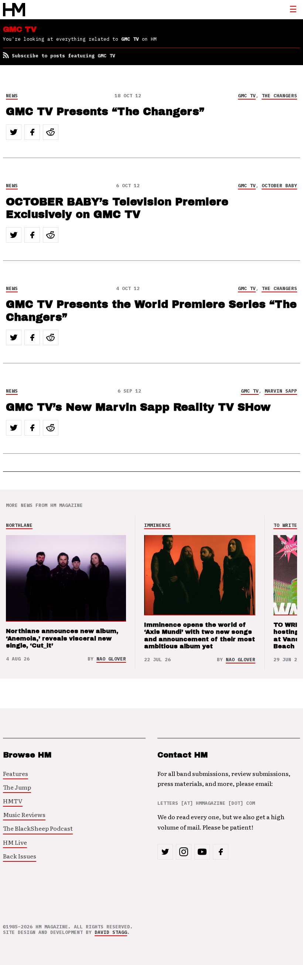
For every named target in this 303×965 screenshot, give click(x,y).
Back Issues (19, 855)
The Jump (17, 787)
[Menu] (293, 9)
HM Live (15, 842)
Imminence (157, 525)
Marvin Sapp (281, 391)
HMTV (13, 800)
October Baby (279, 185)
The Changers (279, 96)
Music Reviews (24, 814)
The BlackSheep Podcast (38, 828)
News (12, 96)
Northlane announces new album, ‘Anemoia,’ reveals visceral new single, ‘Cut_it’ (62, 638)
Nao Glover (111, 659)
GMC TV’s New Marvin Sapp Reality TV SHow (138, 407)
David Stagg (111, 932)
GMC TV (247, 96)
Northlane (19, 525)
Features (15, 773)
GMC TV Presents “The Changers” (105, 111)
